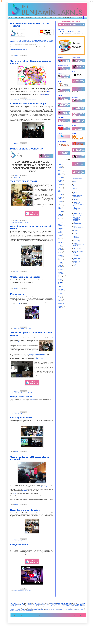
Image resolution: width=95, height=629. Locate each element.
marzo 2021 (60, 249)
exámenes (75, 232)
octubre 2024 (60, 194)
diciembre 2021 (60, 239)
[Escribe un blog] (22, 55)
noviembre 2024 (61, 193)
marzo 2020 (60, 266)
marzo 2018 (60, 297)
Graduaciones (76, 237)
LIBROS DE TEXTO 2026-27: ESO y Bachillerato (69, 31)
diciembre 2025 (60, 174)
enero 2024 (60, 207)
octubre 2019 (60, 273)
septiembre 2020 (61, 258)
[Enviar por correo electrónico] (20, 55)
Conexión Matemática (77, 195)
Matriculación (75, 247)
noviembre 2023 (61, 210)
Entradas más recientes (15, 593)
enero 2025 (60, 190)
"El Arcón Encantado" (38, 358)
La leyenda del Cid (19, 545)
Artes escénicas (76, 182)
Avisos (74, 184)
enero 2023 (60, 222)
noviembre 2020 (61, 255)
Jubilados (75, 243)
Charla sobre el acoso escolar (25, 277)
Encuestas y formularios (77, 224)
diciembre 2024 (60, 191)
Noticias (11, 17)
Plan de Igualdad (76, 255)
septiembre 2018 (61, 290)
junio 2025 (60, 183)
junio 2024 (60, 200)
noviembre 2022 (61, 225)
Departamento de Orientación (78, 222)
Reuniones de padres (77, 258)
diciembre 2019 (60, 270)
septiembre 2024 (61, 195)
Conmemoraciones (77, 196)
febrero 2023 (60, 221)
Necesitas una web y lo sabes (25, 510)
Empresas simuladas (77, 223)
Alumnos (22, 144)
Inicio (33, 593)
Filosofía (75, 236)
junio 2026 (60, 166)
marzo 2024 (60, 204)
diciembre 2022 (60, 224)
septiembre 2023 (61, 212)
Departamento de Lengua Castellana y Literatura (78, 215)
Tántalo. (47, 91)
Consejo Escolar (76, 198)
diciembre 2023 (60, 208)
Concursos (34, 99)
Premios (74, 257)
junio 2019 (60, 277)
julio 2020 (59, 261)
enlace (19, 303)
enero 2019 (60, 285)
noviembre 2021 (61, 241)
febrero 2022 (60, 236)
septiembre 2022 (61, 228)
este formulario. (44, 94)
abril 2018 (59, 296)
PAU (74, 254)
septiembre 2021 (61, 244)
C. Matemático (52, 17)
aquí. (21, 497)
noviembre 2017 (61, 303)
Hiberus (74, 239)
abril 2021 (59, 248)
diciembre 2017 (60, 302)
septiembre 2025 (61, 178)
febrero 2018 (60, 299)
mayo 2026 (60, 167)
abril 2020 (59, 265)
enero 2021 (60, 252)
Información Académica (77, 240)
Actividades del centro (17, 99)
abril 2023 (59, 218)
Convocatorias (76, 200)
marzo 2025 (60, 187)
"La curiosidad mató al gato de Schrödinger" (37, 354)
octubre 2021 (60, 242)
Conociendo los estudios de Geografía (29, 103)
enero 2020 (60, 269)
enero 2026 (60, 173)
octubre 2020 (60, 256)
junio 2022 (60, 231)
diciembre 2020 (60, 253)
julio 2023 (59, 214)
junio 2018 (60, 293)
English (74, 226)
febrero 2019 (60, 283)
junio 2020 (60, 262)
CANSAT (20, 341)
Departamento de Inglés (77, 213)
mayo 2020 (60, 263)
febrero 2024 (60, 205)
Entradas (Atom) (19, 595)
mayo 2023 (60, 217)
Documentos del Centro (68, 17)
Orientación (75, 252)
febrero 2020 (60, 268)
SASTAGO (44, 17)
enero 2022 (60, 238)
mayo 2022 (60, 232)
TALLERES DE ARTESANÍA (23, 181)
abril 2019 (59, 280)
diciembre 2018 (60, 286)
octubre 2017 (60, 304)
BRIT (74, 189)
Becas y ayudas (76, 185)
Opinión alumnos (30, 609)
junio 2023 (60, 215)
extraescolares (76, 234)
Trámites (75, 262)
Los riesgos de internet (21, 417)
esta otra (14, 493)
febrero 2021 (60, 251)
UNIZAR (74, 265)
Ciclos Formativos (81, 603)
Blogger (54, 620)
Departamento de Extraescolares (76, 209)
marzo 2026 (60, 170)
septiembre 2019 (61, 275)
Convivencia (75, 199)
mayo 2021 (60, 246)
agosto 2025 (60, 180)
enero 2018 (60, 300)
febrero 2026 (60, 171)
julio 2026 (59, 164)
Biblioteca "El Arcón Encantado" (26, 99)
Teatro (74, 259)
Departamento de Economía (78, 207)
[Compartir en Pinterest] (26, 55)
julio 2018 (59, 292)
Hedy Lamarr (37, 364)
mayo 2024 (60, 201)
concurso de (38, 486)
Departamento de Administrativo (76, 203)
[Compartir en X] (23, 55)
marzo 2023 (60, 219)
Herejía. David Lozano (21, 397)
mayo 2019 (60, 279)
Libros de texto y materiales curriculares (77, 608)
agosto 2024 (60, 197)
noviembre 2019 (61, 272)
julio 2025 (59, 181)
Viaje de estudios (76, 266)
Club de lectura (76, 192)
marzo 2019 (60, 282)
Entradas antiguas (49, 593)
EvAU (74, 229)
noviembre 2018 (61, 287)
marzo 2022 (60, 235)
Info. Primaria (79, 17)
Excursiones (27, 222)
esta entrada (25, 490)
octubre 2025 (60, 177)
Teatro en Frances (76, 261)
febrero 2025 (60, 188)
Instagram (33, 399)
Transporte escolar (76, 264)
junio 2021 (60, 245)
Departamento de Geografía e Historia (46, 605)
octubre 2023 (60, 211)
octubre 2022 (60, 227)
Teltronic (51, 337)
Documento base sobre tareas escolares (18, 49)
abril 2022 (59, 234)
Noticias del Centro (28, 272)
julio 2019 (59, 276)
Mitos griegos (17, 294)
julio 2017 (59, 307)
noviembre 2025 (61, 176)
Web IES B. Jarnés (19, 17)
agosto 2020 (60, 259)
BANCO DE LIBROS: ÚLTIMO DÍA (26, 149)
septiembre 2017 (61, 306)
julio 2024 (59, 198)
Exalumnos (75, 230)
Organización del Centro (78, 251)
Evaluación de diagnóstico (78, 227)
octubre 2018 (60, 289)
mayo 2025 (60, 184)
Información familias (16, 177)
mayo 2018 (60, 294)
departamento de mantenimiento (76, 218)
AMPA (74, 181)
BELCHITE (37, 17)
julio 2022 (59, 229)
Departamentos (29, 17)
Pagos (59, 17)
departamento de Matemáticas (76, 220)
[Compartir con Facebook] (24, 55)
